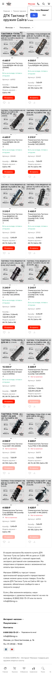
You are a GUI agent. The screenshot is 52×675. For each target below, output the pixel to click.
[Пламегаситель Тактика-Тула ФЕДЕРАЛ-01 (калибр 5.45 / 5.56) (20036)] (38, 271)
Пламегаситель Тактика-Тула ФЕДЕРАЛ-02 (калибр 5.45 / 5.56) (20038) (12, 217)
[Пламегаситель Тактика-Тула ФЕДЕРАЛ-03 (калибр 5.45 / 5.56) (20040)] (38, 195)
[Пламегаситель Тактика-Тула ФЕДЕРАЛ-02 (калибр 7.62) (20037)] (38, 121)
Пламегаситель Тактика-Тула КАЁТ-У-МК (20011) (38, 511)
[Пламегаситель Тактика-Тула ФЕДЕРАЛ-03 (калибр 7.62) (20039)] (38, 350)
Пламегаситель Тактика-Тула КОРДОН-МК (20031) (38, 64)
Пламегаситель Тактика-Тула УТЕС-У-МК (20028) (38, 445)
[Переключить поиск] (43, 4)
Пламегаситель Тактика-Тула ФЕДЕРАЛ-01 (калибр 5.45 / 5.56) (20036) (38, 293)
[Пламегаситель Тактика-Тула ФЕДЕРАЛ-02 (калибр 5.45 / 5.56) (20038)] (13, 195)
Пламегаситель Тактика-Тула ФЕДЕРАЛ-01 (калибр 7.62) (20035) (12, 292)
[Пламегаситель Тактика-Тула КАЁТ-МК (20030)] (13, 425)
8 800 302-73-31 (10, 632)
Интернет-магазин (12, 619)
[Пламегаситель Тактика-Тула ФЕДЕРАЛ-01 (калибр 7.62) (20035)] (13, 271)
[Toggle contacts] (38, 4)
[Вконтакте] (5, 649)
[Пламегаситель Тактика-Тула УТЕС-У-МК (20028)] (38, 425)
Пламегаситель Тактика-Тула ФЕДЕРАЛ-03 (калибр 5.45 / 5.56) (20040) (38, 217)
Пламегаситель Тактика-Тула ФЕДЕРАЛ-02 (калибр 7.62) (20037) (38, 142)
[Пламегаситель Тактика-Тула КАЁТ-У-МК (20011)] (38, 491)
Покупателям (9, 623)
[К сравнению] (9, 103)
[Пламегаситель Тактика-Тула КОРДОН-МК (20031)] (38, 44)
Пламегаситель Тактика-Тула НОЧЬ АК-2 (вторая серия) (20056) (12, 372)
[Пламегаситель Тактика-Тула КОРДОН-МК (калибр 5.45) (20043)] (13, 491)
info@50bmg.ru (10, 636)
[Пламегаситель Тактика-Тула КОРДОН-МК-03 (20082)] (13, 121)
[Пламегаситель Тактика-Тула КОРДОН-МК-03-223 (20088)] (13, 44)
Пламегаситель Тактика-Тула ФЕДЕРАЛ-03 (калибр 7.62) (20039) (38, 372)
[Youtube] (12, 649)
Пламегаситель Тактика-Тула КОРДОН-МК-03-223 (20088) (12, 65)
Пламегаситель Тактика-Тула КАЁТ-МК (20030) (12, 445)
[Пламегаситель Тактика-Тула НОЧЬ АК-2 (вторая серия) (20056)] (13, 350)
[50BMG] (8, 4)
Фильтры (9, 28)
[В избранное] (4, 103)
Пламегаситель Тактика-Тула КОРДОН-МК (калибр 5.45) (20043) (12, 512)
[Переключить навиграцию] (3, 4)
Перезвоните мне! (28, 632)
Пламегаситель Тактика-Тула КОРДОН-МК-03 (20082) (12, 142)
